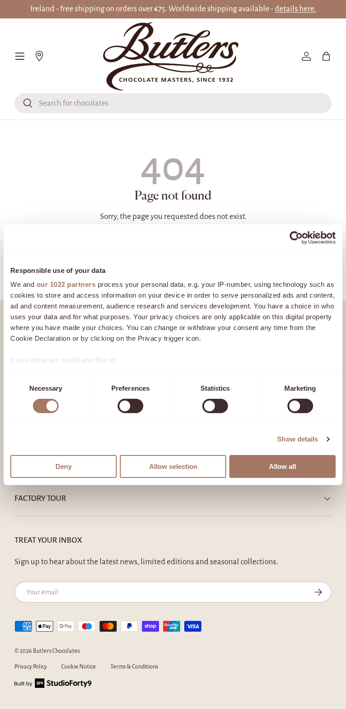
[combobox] (173, 103)
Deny (63, 466)
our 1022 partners (66, 284)
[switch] (130, 406)
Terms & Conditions (134, 667)
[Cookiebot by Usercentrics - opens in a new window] (296, 237)
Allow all (282, 466)
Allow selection (173, 466)
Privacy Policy (30, 667)
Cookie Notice (78, 667)
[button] (326, 56)
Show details (297, 439)
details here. (295, 8)
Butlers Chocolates (56, 651)
